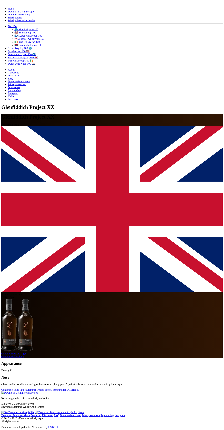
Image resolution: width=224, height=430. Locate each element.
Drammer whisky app (19, 14)
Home (11, 8)
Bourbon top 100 (19, 51)
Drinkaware (14, 87)
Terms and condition (70, 415)
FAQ (10, 78)
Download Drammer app (21, 11)
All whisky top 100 (20, 48)
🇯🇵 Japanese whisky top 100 (29, 38)
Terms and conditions (19, 81)
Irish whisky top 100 (20, 60)
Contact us (13, 72)
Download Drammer (12, 415)
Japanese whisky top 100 (23, 57)
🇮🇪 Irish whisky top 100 (27, 42)
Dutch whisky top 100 (21, 63)
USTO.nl (53, 427)
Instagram (13, 93)
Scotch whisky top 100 (22, 54)
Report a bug (14, 90)
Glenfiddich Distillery (12, 356)
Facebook (13, 99)
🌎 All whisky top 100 (26, 29)
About (11, 69)
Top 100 (12, 26)
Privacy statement (17, 84)
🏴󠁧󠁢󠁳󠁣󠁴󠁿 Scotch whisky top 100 (28, 35)
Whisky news (15, 17)
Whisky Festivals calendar (21, 20)
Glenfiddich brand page (13, 353)
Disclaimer (13, 75)
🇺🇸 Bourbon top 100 (25, 32)
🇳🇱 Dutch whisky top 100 (27, 45)
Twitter (11, 96)
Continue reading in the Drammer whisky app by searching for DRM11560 (40, 389)
